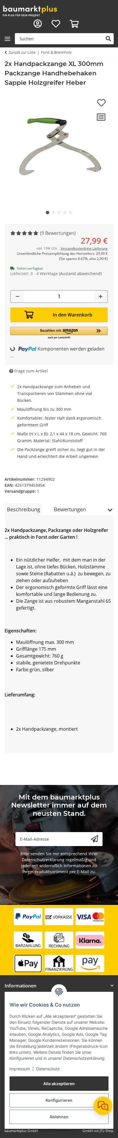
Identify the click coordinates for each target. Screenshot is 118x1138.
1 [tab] (47, 212)
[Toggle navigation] (7, 38)
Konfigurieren (59, 1100)
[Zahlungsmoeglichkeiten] (59, 940)
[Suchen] (108, 38)
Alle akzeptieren (59, 1083)
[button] (37, 24)
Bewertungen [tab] (70, 509)
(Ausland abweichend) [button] (80, 273)
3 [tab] (59, 212)
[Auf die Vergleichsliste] (101, 117)
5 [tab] (70, 212)
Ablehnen (59, 1116)
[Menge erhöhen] (100, 296)
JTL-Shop (106, 1130)
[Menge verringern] (17, 296)
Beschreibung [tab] (23, 509)
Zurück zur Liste (22, 52)
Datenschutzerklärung (43, 859)
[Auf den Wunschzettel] (101, 103)
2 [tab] (53, 212)
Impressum (19, 1068)
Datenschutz (48, 1068)
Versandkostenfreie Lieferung (84, 248)
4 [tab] (64, 212)
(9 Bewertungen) (58, 233)
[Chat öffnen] (103, 1106)
